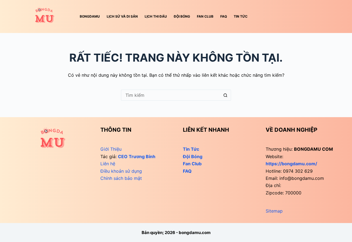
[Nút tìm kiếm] (225, 95)
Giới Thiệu (111, 149)
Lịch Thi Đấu (156, 16)
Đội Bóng (182, 16)
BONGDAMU (90, 16)
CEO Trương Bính (136, 156)
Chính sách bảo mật (121, 178)
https (291, 163)
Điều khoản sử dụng (121, 171)
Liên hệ (107, 163)
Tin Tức (241, 16)
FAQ (223, 16)
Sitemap (274, 211)
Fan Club (205, 16)
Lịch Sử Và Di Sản (122, 16)
